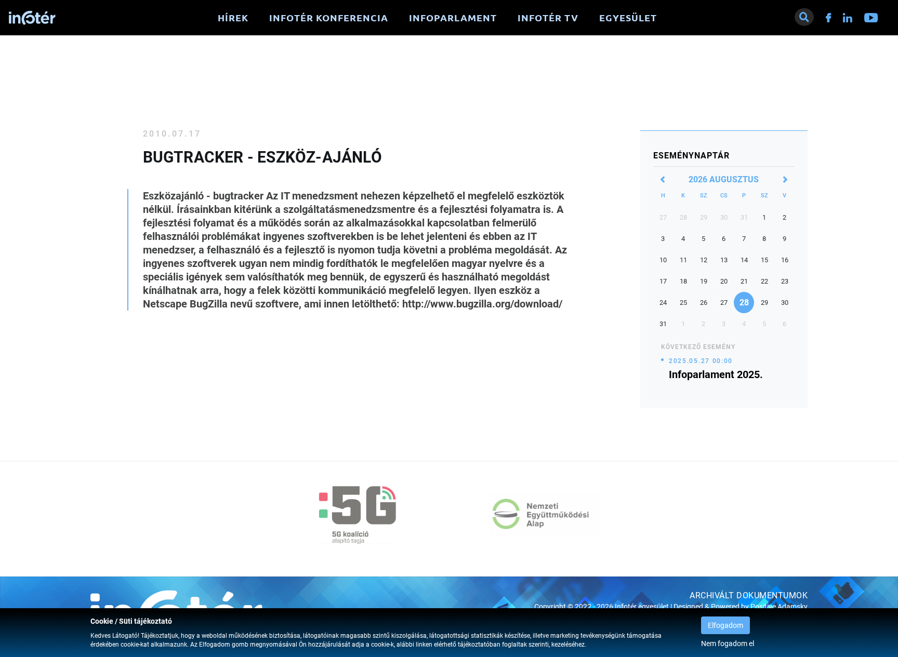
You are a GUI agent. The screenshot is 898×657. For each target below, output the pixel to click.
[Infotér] (32, 18)
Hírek (233, 17)
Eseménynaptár (691, 155)
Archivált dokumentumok (749, 595)
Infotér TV (548, 17)
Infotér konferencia (328, 17)
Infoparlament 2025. (716, 374)
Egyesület (628, 17)
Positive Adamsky (779, 606)
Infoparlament (453, 17)
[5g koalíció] (357, 515)
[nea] (540, 515)
